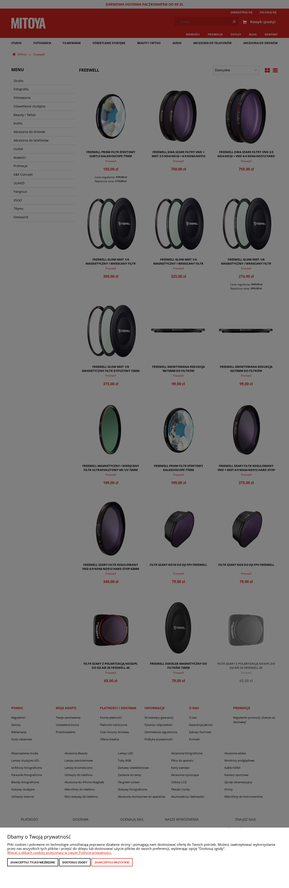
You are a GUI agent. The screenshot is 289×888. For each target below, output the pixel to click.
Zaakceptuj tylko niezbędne (32, 862)
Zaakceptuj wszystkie (112, 862)
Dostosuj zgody (74, 862)
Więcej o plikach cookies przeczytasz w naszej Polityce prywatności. (59, 852)
